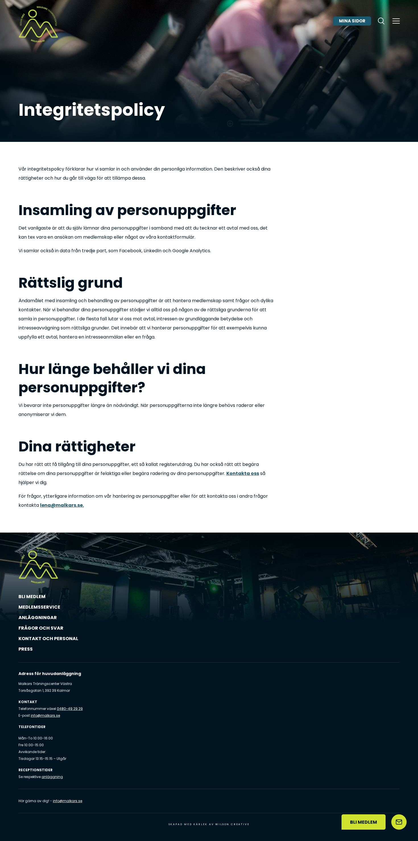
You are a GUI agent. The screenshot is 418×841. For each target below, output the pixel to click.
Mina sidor (352, 21)
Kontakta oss (242, 473)
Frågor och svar (40, 628)
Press (25, 649)
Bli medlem (31, 596)
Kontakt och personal (48, 638)
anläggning (52, 776)
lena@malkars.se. (62, 505)
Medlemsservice (39, 607)
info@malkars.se (45, 715)
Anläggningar (37, 617)
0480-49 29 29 (70, 708)
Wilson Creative (232, 824)
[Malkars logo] (38, 24)
